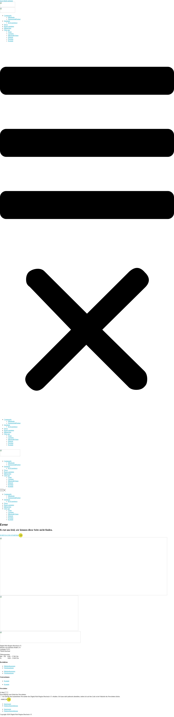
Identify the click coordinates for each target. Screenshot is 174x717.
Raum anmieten (9, 26)
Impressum (7, 704)
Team (10, 32)
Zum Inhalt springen (6, 1)
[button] (87, 230)
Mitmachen (7, 28)
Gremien (11, 34)
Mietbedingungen (9, 666)
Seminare (7, 21)
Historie (10, 37)
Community (8, 15)
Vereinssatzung (9, 668)
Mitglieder (11, 17)
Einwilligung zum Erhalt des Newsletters (13, 694)
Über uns (7, 30)
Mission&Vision (13, 35)
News (6, 24)
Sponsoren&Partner (14, 19)
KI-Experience (12, 23)
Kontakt (10, 41)
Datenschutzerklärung (11, 706)
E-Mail (2, 692)
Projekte (10, 39)
